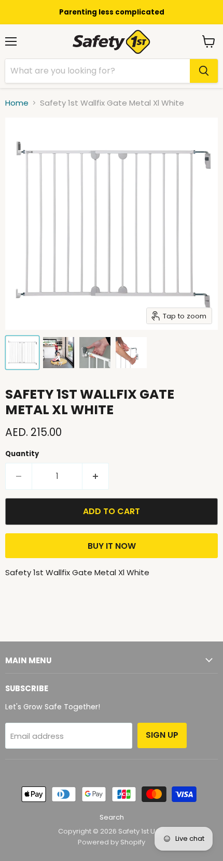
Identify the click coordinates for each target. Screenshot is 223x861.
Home (17, 102)
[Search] (204, 71)
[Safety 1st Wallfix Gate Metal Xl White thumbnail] (22, 352)
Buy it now (112, 546)
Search (112, 817)
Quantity (22, 454)
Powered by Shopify (111, 842)
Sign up (162, 735)
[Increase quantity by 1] (95, 476)
